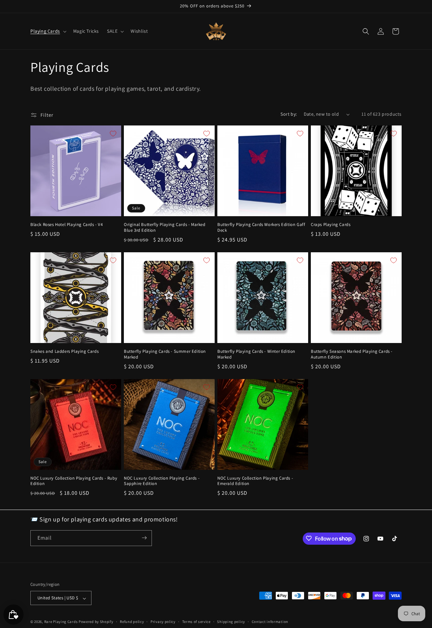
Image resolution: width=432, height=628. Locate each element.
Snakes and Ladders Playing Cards (64, 351)
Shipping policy (231, 621)
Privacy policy (163, 621)
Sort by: (288, 114)
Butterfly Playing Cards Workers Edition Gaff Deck (261, 227)
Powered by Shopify (96, 622)
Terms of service (196, 621)
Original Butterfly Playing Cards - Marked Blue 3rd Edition (165, 227)
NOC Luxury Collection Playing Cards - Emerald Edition (255, 481)
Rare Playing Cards (61, 622)
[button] (47, 31)
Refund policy (132, 621)
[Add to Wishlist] (113, 133)
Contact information (270, 621)
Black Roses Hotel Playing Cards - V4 (66, 224)
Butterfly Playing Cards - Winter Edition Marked (256, 354)
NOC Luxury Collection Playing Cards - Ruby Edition (73, 481)
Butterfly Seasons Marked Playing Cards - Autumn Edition (352, 354)
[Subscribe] (144, 538)
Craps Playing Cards (330, 224)
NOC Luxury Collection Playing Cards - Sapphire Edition (161, 481)
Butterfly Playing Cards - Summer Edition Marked (165, 354)
